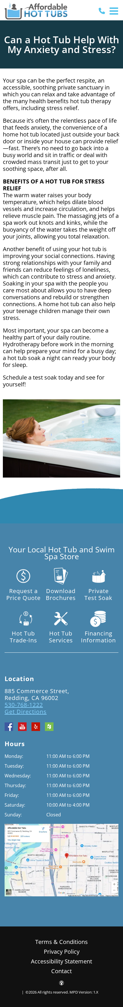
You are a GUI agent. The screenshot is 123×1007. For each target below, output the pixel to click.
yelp (35, 726)
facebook (9, 726)
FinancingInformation (98, 636)
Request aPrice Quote (23, 594)
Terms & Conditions (61, 942)
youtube (22, 726)
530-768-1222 (24, 705)
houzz (49, 726)
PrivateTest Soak (98, 594)
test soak (45, 377)
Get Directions (26, 711)
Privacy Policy (62, 951)
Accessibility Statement (61, 961)
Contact (61, 971)
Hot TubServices (61, 636)
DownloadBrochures (61, 594)
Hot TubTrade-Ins (23, 636)
